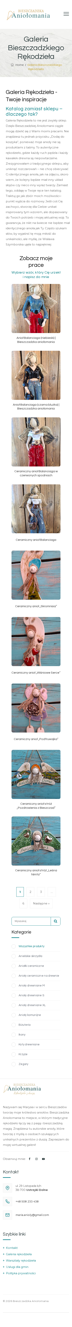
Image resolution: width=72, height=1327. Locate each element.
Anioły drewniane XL (32, 1005)
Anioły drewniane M (32, 985)
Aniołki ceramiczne (31, 965)
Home (19, 64)
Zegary (23, 1064)
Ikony (22, 1034)
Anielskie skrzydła (30, 956)
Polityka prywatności (21, 1273)
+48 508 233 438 (27, 1201)
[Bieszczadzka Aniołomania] (28, 14)
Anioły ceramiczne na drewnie (39, 975)
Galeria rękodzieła (19, 1254)
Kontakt (12, 1248)
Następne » (41, 903)
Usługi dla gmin (17, 1267)
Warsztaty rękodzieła (21, 1260)
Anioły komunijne (30, 1015)
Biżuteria (25, 1024)
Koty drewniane (29, 1044)
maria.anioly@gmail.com (32, 1215)
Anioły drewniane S (31, 995)
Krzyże (23, 1054)
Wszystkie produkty (31, 946)
